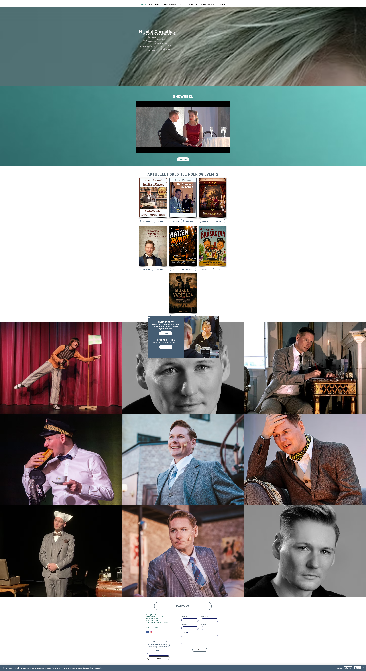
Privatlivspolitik (98, 668)
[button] (149, 317)
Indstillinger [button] (338, 668)
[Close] (364, 667)
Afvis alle (348, 668)
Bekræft (357, 668)
